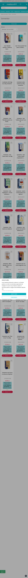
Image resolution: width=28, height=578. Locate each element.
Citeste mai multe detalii (7, 290)
